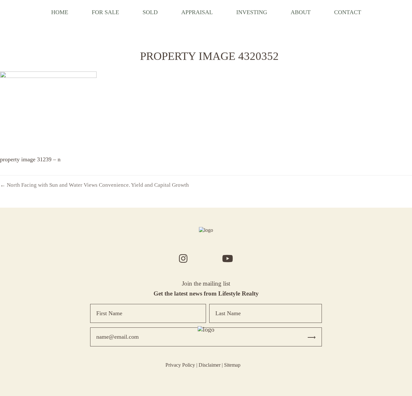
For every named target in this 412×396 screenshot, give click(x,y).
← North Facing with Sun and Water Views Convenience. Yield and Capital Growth (94, 185)
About (301, 12)
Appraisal (197, 12)
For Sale (105, 12)
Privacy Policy (180, 365)
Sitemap (232, 365)
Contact (347, 12)
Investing (251, 12)
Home (59, 12)
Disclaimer (209, 365)
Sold (150, 12)
